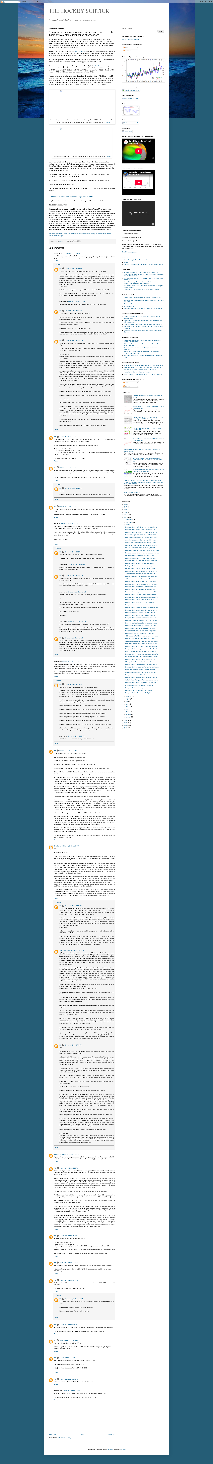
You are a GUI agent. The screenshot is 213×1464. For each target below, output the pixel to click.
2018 (125, 504)
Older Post (111, 1434)
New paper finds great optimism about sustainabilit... (141, 581)
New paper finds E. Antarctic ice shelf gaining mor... (140, 693)
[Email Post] (67, 241)
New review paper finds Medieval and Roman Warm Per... (142, 550)
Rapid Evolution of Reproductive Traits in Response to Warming (143, 374)
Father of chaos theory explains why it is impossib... (140, 669)
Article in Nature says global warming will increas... (140, 540)
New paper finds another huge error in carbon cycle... (141, 571)
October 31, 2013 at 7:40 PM (73, 1045)
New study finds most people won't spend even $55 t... (141, 592)
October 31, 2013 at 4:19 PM (73, 906)
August (128, 699)
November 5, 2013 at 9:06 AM (68, 1325)
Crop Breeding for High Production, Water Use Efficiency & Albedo (143, 365)
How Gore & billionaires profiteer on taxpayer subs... (141, 623)
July (127, 701)
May (127, 706)
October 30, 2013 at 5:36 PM (71, 661)
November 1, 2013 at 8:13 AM (74, 638)
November (129, 522)
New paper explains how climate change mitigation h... (141, 576)
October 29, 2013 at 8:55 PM (73, 311)
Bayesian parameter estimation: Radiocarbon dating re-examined (143, 264)
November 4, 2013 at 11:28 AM (68, 1168)
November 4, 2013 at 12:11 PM (68, 1262)
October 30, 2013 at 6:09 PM (76, 736)
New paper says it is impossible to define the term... (140, 612)
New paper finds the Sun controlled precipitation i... (140, 563)
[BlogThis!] (73, 241)
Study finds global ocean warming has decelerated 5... (141, 672)
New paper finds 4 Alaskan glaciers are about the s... (141, 594)
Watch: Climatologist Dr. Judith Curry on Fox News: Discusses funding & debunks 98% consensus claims (142, 282)
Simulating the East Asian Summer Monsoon (137, 372)
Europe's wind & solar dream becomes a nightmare (140, 631)
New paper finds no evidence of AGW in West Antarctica (142, 667)
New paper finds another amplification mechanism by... (141, 646)
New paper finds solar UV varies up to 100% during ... (141, 597)
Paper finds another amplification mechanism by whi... (141, 644)
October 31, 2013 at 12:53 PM (68, 750)
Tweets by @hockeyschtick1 (130, 39)
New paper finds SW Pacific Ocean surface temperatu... (142, 664)
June (127, 704)
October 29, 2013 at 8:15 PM (73, 488)
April (127, 709)
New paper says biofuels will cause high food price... (141, 558)
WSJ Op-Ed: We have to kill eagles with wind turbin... (141, 662)
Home (82, 1434)
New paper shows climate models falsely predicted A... (141, 654)
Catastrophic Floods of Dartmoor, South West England (140, 370)
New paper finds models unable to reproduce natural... (141, 677)
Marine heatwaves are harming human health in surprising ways (143, 324)
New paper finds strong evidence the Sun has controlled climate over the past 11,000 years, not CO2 (147, 459)
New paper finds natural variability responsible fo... (140, 530)
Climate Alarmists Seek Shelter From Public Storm (140, 633)
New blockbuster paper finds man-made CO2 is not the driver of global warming (148, 470)
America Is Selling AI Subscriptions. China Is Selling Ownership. (143, 308)
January (128, 717)
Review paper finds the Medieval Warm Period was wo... (142, 657)
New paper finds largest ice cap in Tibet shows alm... (141, 586)
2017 (125, 507)
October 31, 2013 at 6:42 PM (75, 950)
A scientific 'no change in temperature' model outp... (140, 574)
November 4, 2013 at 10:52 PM (74, 1299)
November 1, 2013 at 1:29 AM (77, 592)
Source (108, 122)
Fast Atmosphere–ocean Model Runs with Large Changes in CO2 (71, 197)
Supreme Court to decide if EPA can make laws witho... (141, 641)
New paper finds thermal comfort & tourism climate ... (141, 610)
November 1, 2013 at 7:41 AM (77, 621)
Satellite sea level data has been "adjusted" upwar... (140, 542)
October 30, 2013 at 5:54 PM (73, 684)
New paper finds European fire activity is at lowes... (140, 602)
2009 (125, 728)
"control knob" (100, 66)
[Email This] (71, 241)
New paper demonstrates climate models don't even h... (142, 553)
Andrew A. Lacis (65, 201)
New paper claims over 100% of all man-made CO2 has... (142, 675)
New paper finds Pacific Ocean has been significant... (141, 527)
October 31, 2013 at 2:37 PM (70, 846)
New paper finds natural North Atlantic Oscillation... (140, 659)
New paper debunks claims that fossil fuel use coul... (141, 625)
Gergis (126, 262)
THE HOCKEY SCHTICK (79, 10)
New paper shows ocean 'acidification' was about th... (141, 605)
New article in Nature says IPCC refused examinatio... (141, 537)
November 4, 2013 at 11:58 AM (68, 1236)
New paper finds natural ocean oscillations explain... (141, 618)
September (129, 696)
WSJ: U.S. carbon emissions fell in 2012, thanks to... (140, 548)
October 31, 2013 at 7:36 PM (70, 1154)
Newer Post (52, 1434)
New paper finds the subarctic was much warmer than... (142, 532)
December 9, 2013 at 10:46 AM (71, 1391)
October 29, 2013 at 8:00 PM (68, 437)
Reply (56, 260)
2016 (125, 509)
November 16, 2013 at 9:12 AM (68, 1340)
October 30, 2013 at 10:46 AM (74, 340)
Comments (128, 51)
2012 (125, 720)
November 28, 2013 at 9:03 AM (68, 1379)
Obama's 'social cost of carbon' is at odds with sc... (140, 555)
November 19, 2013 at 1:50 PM (68, 1358)
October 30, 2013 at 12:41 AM (70, 524)
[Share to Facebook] (77, 241)
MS (60, 268)
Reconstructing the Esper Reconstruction (136, 260)
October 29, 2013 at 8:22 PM (68, 506)
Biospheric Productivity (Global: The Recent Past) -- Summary (142, 367)
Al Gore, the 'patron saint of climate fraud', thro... (139, 579)
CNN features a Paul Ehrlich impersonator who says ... (141, 636)
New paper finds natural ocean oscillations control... (140, 615)
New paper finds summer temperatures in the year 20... (141, 599)
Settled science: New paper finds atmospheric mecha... (141, 680)
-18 (76, 51)
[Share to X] (75, 241)
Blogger (123, 1449)
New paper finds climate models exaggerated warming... (142, 607)
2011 (125, 723)
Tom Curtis (57, 846)
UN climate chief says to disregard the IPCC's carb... (141, 568)
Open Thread (128, 304)
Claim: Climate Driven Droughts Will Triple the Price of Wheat (142, 298)
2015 (125, 512)
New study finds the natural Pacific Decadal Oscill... (140, 628)
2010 (125, 725)
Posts (126, 47)
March (128, 712)
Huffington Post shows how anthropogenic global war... (141, 566)
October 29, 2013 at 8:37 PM (76, 301)
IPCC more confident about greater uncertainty (139, 685)
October (128, 525)
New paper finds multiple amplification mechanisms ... (141, 682)
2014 (125, 515)
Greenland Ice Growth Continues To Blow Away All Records (141, 289)
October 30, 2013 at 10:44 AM (74, 575)
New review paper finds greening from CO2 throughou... (142, 620)
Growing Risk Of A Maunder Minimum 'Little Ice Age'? (141, 545)
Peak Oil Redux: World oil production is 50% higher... (141, 651)
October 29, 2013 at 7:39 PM (73, 268)
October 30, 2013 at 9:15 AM (73, 552)
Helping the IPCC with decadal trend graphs (138, 690)
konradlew (110, 1449)
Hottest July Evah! (129, 306)
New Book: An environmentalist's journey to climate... (141, 638)
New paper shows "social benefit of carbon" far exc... (141, 584)
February (128, 714)
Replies (58, 264)
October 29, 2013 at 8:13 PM (68, 467)
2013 (125, 517)
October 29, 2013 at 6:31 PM (71, 253)
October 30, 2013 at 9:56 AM (76, 564)
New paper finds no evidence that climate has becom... (141, 561)
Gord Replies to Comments (132, 492)
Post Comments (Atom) (64, 1438)
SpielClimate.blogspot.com (130, 252)
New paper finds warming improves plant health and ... (141, 649)
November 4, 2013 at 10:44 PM (68, 1280)
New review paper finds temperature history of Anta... (141, 535)
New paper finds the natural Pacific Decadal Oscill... (140, 589)
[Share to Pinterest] (79, 241)
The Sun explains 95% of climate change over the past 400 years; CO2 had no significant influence (148, 418)
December (129, 519)
